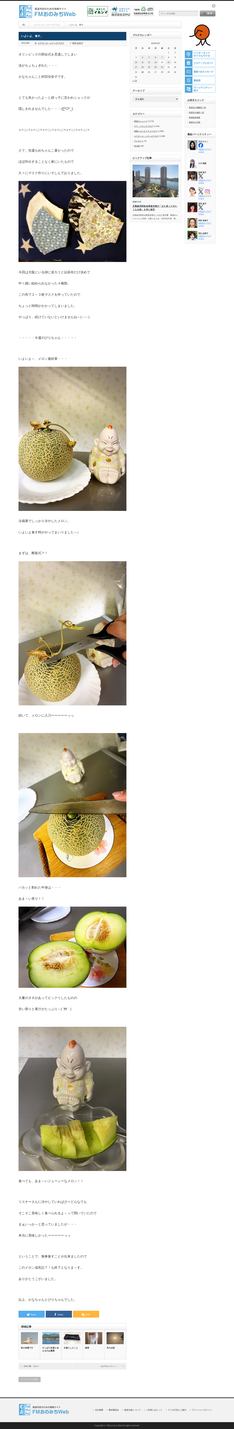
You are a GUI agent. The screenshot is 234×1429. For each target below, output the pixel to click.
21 (162, 67)
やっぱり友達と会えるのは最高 (50, 1349)
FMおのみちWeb (114, 1425)
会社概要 (99, 1410)
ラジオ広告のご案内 (177, 1410)
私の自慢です (27, 1348)
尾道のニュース (140, 121)
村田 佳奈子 (77, 43)
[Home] (23, 24)
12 (149, 62)
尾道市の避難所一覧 (197, 107)
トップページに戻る (29, 1379)
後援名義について (132, 1410)
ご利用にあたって (154, 1410)
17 (136, 67)
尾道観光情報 (194, 117)
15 (169, 62)
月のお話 (111, 1348)
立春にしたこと (71, 1348)
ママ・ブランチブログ (143, 126)
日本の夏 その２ (31, 1366)
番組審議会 (114, 1410)
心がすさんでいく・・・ (111, 1366)
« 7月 (135, 81)
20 (156, 67)
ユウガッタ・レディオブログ (51, 43)
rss (213, 6)
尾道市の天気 (194, 122)
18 (142, 67)
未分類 (137, 146)
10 (136, 62)
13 (156, 62)
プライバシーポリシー (202, 1410)
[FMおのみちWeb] (48, 17)
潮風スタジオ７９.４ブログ (145, 131)
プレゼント (139, 141)
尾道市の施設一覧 (196, 112)
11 (143, 62)
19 (149, 67)
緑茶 (87, 1348)
